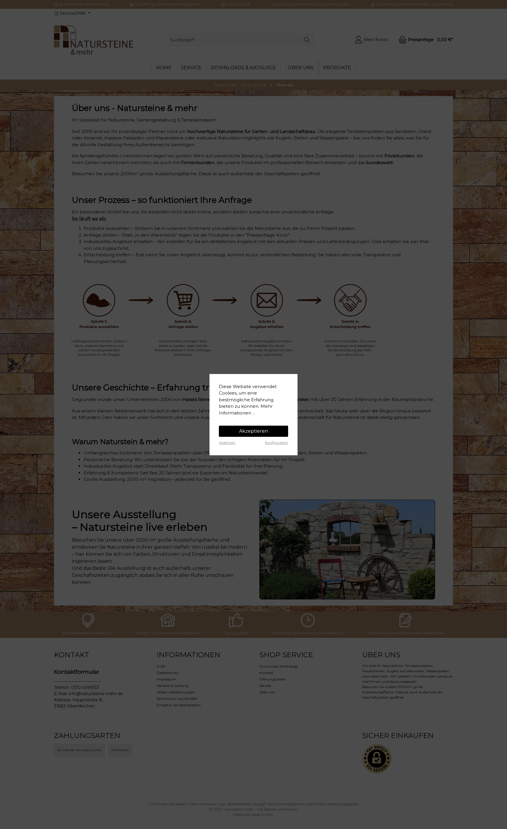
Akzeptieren (253, 431)
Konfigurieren (276, 442)
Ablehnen (227, 442)
